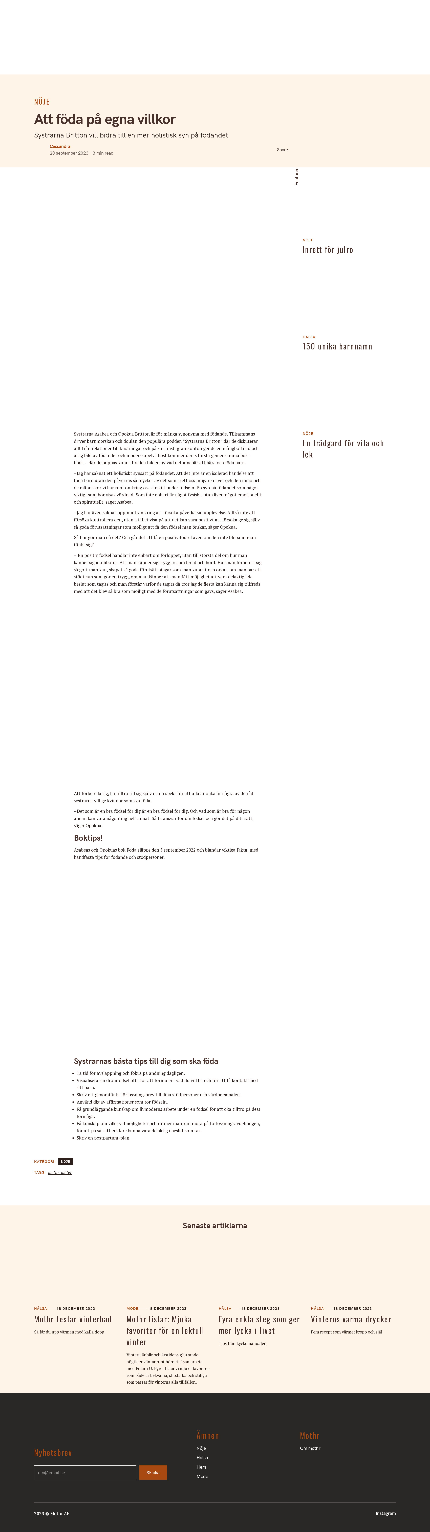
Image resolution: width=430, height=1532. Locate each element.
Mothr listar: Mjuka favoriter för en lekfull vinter (165, 1330)
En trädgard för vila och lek (343, 448)
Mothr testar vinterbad (73, 1319)
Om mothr (46, 10)
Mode (248, 64)
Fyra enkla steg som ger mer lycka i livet (259, 1324)
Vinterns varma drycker (351, 1319)
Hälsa (203, 64)
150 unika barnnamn (338, 346)
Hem (225, 64)
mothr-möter (60, 1172)
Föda (132, 850)
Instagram (412, 10)
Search (11, 10)
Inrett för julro (328, 249)
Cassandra (60, 146)
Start (25, 10)
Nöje (181, 64)
